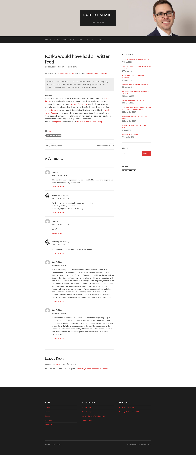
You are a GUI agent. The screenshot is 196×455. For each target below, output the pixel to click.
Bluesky (47, 412)
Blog (80, 40)
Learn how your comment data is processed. (93, 368)
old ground (58, 121)
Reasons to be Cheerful (130, 134)
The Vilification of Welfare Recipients (135, 84)
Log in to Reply (58, 187)
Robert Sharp (98, 15)
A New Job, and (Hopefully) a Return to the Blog (135, 92)
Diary (50, 131)
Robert (61, 67)
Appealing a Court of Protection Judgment (133, 76)
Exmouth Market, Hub (105, 144)
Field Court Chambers (65, 40)
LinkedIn (48, 407)
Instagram (48, 420)
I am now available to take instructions (135, 59)
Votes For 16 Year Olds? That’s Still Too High (135, 126)
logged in (58, 364)
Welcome (48, 40)
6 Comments (72, 67)
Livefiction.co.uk (52, 110)
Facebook (48, 424)
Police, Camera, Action (53, 144)
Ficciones (90, 40)
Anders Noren (140, 444)
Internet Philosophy (78, 104)
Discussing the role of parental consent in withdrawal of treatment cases (136, 108)
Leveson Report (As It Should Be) (93, 416)
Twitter (47, 416)
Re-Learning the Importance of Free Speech (134, 117)
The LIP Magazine (88, 412)
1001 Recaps (86, 407)
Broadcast (103, 40)
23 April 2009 (50, 67)
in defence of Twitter (66, 73)
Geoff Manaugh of (97, 73)
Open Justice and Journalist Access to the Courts (136, 67)
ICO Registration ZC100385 (129, 412)
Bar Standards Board (126, 407)
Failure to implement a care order (133, 100)
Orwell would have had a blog (89, 121)
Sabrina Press (87, 420)
